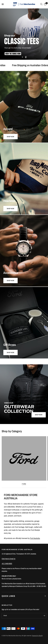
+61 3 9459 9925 (7, 563)
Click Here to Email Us (8, 558)
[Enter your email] (44, 615)
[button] (38, 414)
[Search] (41, 4)
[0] (44, 4)
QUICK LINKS (8, 595)
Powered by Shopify (37, 636)
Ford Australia (35, 538)
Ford (24, 484)
